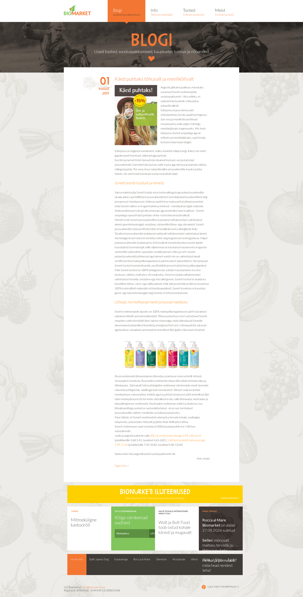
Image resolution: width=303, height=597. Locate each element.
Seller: (208, 540)
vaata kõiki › (232, 545)
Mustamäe (178, 559)
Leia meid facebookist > (220, 587)
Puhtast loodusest (193, 12)
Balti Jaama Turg (99, 559)
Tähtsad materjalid (161, 12)
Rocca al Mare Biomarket (214, 522)
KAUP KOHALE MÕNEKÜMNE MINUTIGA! (173, 512)
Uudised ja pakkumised (126, 12)
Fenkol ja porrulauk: (219, 560)
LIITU (152, 533)
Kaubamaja (121, 559)
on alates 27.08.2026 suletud (218, 528)
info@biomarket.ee (93, 587)
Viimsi (194, 559)
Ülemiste (161, 559)
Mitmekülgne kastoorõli (84, 522)
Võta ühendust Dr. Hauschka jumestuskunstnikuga (179, 494)
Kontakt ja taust (224, 12)
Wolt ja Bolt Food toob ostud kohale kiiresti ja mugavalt (175, 527)
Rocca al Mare (141, 559)
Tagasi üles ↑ (122, 465)
